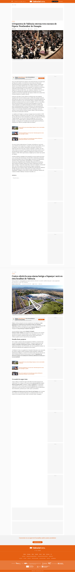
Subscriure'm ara (37, 542)
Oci (51, 554)
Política (33, 554)
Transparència (53, 558)
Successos (47, 554)
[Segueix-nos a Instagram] (20, 1)
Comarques (28, 554)
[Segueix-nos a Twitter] (19, 1)
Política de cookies (42, 558)
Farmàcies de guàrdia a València (31, 556)
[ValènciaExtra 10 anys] (37, 1)
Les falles (23, 556)
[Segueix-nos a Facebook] (17, 1)
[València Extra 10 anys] (37, 548)
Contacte (20, 558)
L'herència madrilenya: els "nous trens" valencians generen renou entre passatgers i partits (31, 133)
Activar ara (41, 78)
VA (23, 1)
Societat (40, 554)
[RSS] (21, 1)
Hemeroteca (51, 556)
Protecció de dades (35, 558)
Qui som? (25, 558)
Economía (36, 554)
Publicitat (48, 558)
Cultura (13, 21)
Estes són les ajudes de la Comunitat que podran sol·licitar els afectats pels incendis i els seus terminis (30, 139)
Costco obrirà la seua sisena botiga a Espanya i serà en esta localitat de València (31, 128)
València (13, 273)
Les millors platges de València (43, 556)
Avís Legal (29, 558)
